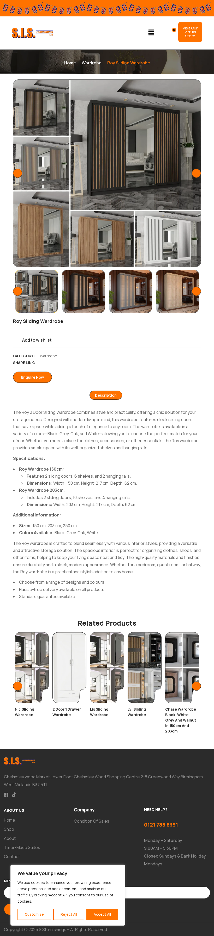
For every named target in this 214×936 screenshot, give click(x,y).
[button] (151, 33)
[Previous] (17, 173)
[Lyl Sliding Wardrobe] (144, 667)
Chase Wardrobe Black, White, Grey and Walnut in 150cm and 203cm (180, 720)
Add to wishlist (37, 340)
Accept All (102, 914)
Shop (9, 829)
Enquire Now (32, 377)
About (10, 838)
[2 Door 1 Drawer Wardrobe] (69, 667)
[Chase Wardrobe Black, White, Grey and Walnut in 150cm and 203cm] (182, 667)
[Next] (196, 173)
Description (106, 395)
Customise (34, 914)
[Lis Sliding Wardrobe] (107, 667)
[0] (170, 32)
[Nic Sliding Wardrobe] (32, 667)
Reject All (69, 914)
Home (70, 63)
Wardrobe (92, 63)
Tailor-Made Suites (22, 847)
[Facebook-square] (6, 794)
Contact (12, 856)
